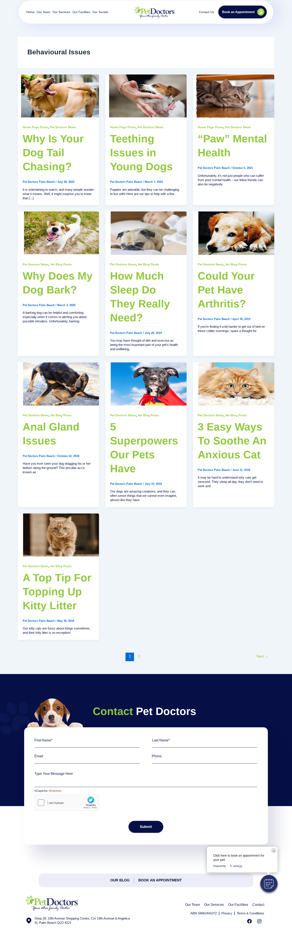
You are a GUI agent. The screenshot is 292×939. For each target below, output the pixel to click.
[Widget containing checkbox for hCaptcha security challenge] (66, 803)
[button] (268, 883)
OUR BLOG (120, 880)
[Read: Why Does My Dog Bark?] (58, 234)
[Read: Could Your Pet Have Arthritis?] (233, 234)
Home (30, 12)
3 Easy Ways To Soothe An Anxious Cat (232, 441)
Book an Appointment (160, 880)
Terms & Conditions (250, 913)
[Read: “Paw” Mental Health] (233, 97)
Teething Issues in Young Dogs (141, 153)
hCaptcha (47, 790)
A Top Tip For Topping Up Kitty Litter (57, 592)
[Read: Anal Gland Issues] (58, 385)
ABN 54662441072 (203, 913)
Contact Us (206, 12)
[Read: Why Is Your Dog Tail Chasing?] (58, 97)
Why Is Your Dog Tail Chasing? (53, 153)
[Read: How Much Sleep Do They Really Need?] (146, 234)
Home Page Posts (35, 127)
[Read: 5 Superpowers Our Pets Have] (146, 385)
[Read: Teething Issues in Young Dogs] (146, 97)
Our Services (214, 904)
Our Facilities (81, 12)
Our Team (192, 904)
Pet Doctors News (63, 127)
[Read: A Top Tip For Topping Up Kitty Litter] (58, 536)
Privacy (226, 913)
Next (263, 656)
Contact (258, 904)
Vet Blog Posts (61, 264)
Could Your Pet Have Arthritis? (226, 290)
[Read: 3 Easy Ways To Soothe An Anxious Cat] (233, 385)
